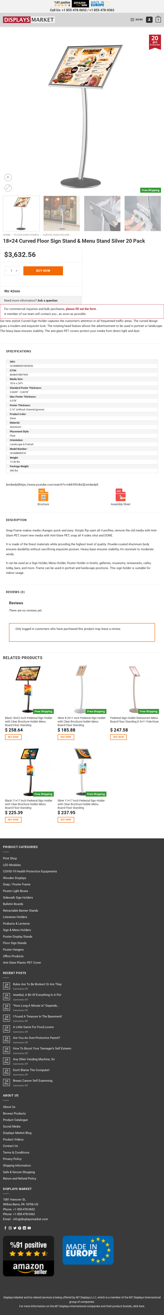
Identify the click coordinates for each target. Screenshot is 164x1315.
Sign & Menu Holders (17, 930)
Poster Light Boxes (15, 891)
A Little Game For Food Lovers (33, 1027)
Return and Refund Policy (19, 1178)
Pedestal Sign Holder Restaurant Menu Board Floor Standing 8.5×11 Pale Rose (134, 719)
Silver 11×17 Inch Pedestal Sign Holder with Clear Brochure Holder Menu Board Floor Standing (81, 804)
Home (6, 234)
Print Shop (10, 858)
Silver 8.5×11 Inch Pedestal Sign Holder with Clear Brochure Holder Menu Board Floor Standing (82, 721)
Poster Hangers (13, 949)
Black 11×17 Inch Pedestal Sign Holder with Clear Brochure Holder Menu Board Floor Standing (28, 804)
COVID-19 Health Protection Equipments (30, 871)
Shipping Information (17, 1165)
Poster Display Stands (17, 936)
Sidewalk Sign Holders (18, 897)
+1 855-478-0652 (74, 10)
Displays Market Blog (17, 1133)
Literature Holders (15, 917)
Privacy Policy (12, 1159)
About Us (9, 1107)
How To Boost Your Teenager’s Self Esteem (42, 1048)
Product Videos (13, 1139)
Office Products (13, 956)
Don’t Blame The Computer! (31, 1070)
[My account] (149, 20)
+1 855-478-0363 (101, 10)
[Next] (152, 113)
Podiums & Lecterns (16, 923)
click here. (139, 1306)
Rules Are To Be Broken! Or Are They (37, 984)
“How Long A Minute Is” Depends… (36, 1005)
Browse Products (14, 1113)
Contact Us (10, 1146)
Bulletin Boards (13, 904)
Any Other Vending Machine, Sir (34, 1059)
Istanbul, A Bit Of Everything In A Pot (37, 995)
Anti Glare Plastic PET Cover (22, 962)
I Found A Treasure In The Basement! (37, 1016)
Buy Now (43, 271)
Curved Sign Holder (56, 234)
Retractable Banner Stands (20, 910)
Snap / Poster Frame (16, 884)
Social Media (11, 1126)
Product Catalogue (15, 1120)
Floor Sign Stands (26, 234)
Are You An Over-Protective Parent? (36, 1038)
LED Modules (12, 865)
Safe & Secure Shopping (19, 1172)
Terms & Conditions (16, 1152)
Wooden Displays (14, 878)
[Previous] (11, 113)
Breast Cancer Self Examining (32, 1080)
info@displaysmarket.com (30, 1219)
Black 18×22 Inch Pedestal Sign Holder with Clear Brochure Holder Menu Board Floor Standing (28, 721)
